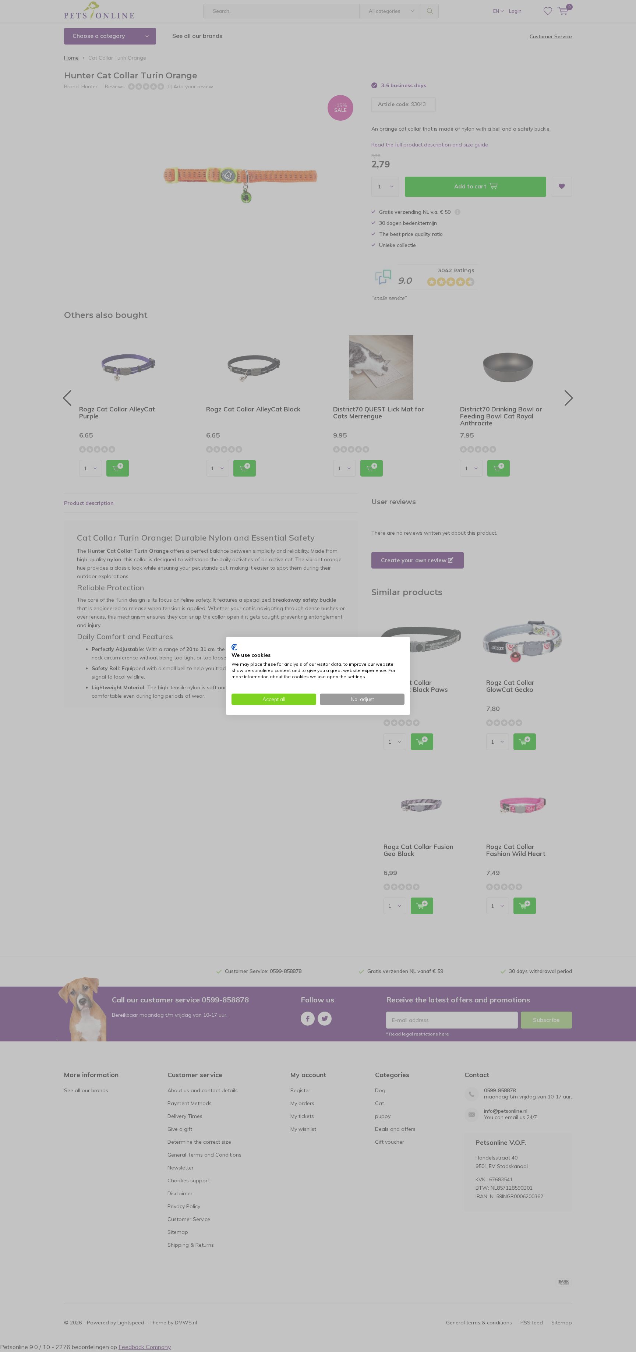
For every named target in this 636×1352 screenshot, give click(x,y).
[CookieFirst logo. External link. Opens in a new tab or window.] (234, 647)
